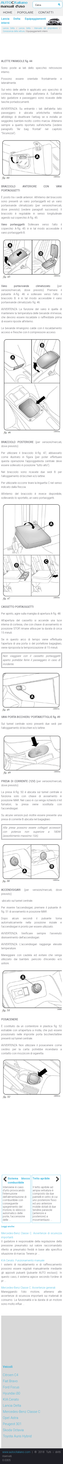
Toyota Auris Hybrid (17, 1436)
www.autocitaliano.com (16, 1452)
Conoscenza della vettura (14, 31)
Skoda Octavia (13, 1430)
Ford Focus (11, 1387)
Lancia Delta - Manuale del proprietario (38, 28)
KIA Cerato (11, 1399)
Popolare (25, 12)
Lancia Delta (9, 28)
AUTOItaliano (14, 4)
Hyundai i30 (11, 1393)
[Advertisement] (31, 45)
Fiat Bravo (10, 1381)
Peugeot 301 (12, 1424)
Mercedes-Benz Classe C (21, 1412)
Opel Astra (10, 1418)
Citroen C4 (10, 1375)
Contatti (45, 12)
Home (7, 12)
